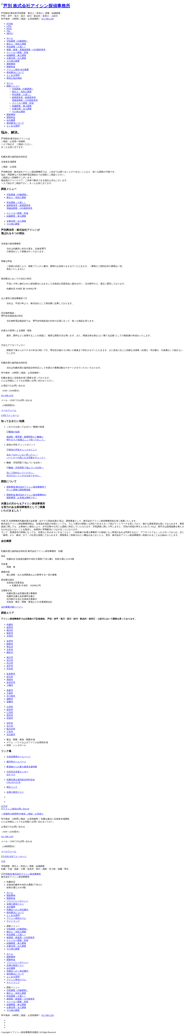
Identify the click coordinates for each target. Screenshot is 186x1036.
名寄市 (10, 641)
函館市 (10, 699)
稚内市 (10, 630)
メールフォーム (8, 410)
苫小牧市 (11, 696)
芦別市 (10, 669)
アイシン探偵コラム (16, 918)
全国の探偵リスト (15, 792)
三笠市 (10, 732)
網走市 (10, 652)
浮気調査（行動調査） (17, 41)
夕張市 (10, 636)
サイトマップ (13, 921)
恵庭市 (10, 690)
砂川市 (10, 677)
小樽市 (10, 685)
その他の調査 (13, 61)
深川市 (10, 660)
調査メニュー (13, 86)
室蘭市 (10, 702)
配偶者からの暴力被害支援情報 (22, 767)
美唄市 (10, 679)
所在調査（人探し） (16, 47)
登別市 (10, 715)
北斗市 (10, 726)
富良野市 (11, 674)
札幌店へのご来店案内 (17, 910)
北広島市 (11, 734)
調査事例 (11, 64)
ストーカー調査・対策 (17, 52)
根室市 (10, 633)
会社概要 (11, 120)
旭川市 (10, 657)
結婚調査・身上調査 (16, 55)
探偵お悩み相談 (14, 78)
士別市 (10, 707)
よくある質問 (13, 75)
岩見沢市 (11, 682)
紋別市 (10, 709)
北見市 (10, 649)
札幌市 (10, 624)
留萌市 (10, 627)
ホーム (10, 38)
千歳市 (10, 693)
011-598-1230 (47, 19)
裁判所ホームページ (16, 762)
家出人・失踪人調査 (16, 44)
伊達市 (10, 718)
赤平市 (10, 666)
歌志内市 (11, 729)
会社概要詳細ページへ (12, 607)
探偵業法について (15, 72)
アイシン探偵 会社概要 (18, 69)
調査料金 (11, 67)
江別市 (10, 712)
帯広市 (10, 647)
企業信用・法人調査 (16, 58)
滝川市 (10, 663)
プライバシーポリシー (17, 901)
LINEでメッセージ (10, 415)
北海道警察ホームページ (19, 757)
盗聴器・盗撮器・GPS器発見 (21, 937)
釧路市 (10, 644)
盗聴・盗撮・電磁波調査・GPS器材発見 (26, 49)
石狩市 (10, 723)
